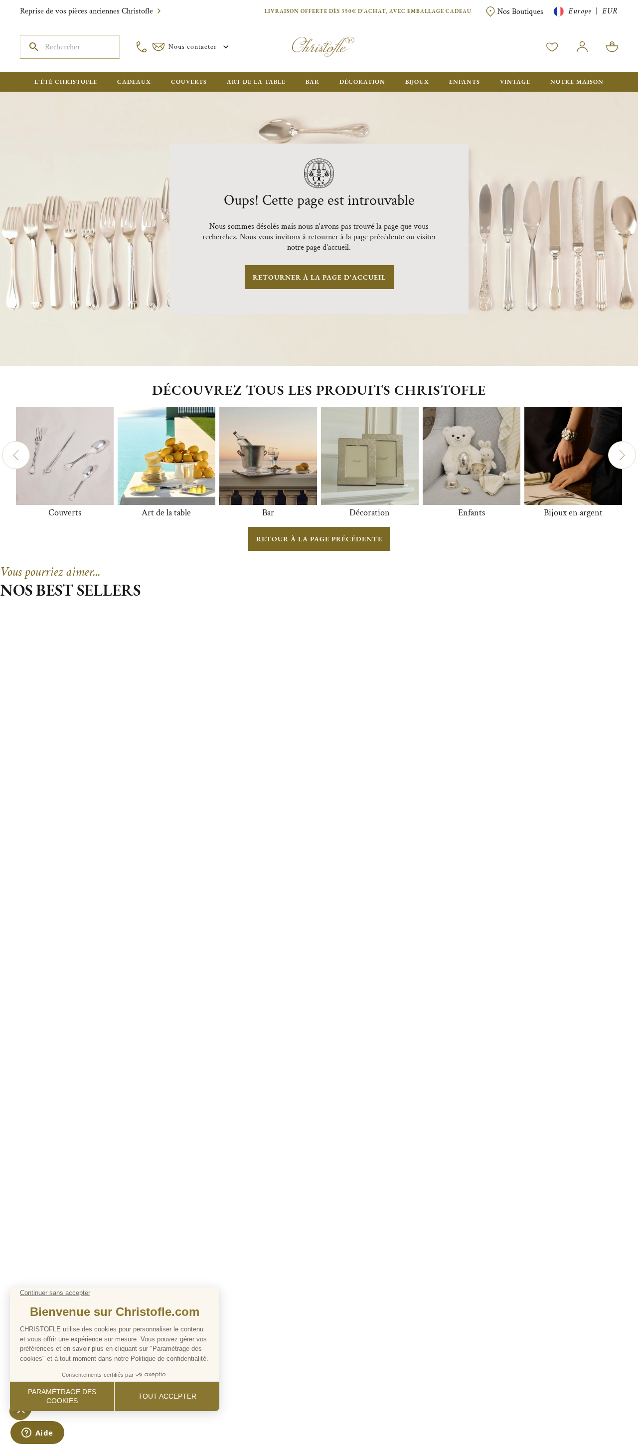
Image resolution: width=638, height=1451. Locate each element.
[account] (552, 47)
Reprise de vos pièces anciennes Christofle (86, 11)
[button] (16, 455)
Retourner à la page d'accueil (319, 277)
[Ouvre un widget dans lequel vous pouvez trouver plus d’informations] (37, 1433)
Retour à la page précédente (319, 538)
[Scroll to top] (599, 1412)
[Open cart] (612, 47)
